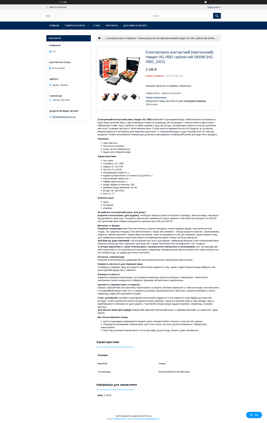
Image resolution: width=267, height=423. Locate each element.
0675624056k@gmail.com (64, 117)
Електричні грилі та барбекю (121, 38)
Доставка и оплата (135, 25)
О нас (96, 25)
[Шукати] (217, 16)
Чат (256, 415)
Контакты (112, 25)
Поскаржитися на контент (123, 419)
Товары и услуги (75, 25)
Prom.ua (148, 416)
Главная (54, 25)
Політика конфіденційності (147, 419)
